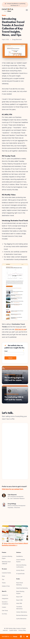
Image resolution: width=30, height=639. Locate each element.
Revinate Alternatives (21, 615)
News (3, 576)
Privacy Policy (22, 630)
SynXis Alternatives (21, 618)
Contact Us (5, 595)
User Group (5, 610)
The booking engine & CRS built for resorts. (14, 378)
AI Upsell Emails (20, 573)
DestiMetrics (19, 556)
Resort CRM (19, 600)
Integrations (5, 598)
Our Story (4, 613)
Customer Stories (6, 572)
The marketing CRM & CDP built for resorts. (13, 398)
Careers (4, 607)
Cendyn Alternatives (21, 612)
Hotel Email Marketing (22, 588)
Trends (4, 582)
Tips (3, 579)
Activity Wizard (20, 570)
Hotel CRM (19, 603)
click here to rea (20, 329)
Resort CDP (19, 596)
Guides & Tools (6, 586)
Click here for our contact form (12, 489)
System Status (13, 630)
